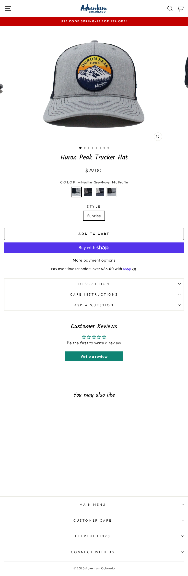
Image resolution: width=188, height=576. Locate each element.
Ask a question (94, 305)
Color (94, 182)
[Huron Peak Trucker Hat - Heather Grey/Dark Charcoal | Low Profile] (47, 474)
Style (94, 206)
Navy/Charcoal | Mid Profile (88, 192)
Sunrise (94, 215)
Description (94, 284)
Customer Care (92, 520)
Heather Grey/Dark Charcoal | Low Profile (112, 192)
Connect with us (93, 552)
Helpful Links (93, 536)
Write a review (94, 356)
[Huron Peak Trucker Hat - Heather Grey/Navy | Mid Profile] (30, 474)
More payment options (94, 260)
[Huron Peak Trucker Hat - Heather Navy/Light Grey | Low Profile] (41, 474)
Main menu (93, 504)
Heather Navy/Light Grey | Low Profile (100, 192)
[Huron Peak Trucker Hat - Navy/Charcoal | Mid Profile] (36, 474)
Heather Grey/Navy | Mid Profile (76, 192)
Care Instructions (94, 294)
